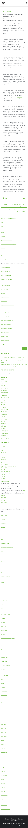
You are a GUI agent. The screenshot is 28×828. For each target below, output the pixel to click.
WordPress (6, 825)
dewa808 (3, 293)
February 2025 (4, 409)
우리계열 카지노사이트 (5, 614)
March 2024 (3, 428)
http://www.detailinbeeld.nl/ (6, 328)
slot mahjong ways (5, 474)
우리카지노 (3, 634)
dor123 (2, 649)
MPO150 (3, 252)
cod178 (2, 450)
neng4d (2, 683)
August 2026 (4, 381)
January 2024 (4, 431)
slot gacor (3, 236)
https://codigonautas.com (6, 312)
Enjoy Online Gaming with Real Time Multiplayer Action (13, 357)
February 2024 (4, 430)
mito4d (2, 461)
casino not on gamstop (5, 576)
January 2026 (4, 390)
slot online (3, 669)
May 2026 (3, 383)
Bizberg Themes (20, 825)
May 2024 (3, 425)
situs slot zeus (8, 485)
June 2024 (3, 423)
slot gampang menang (5, 267)
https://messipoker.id (5, 332)
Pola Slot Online (4, 795)
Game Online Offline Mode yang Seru (9, 366)
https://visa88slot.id (5, 340)
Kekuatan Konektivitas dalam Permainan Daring (12, 359)
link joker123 (4, 467)
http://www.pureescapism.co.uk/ (7, 305)
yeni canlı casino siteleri (5, 809)
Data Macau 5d (4, 630)
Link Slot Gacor (4, 805)
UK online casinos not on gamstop (8, 638)
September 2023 (5, 438)
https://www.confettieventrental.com (8, 218)
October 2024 (4, 416)
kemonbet (3, 497)
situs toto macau (5, 454)
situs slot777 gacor (5, 464)
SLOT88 (2, 582)
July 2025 (3, 400)
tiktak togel (3, 626)
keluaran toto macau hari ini (6, 675)
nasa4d (2, 531)
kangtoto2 (3, 459)
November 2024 (4, 414)
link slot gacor (4, 502)
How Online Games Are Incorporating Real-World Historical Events (14, 210)
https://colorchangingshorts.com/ (8, 466)
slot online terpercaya (5, 665)
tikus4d (2, 572)
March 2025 (3, 407)
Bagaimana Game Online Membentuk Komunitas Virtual (14, 364)
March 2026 (3, 387)
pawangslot (3, 259)
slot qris (9, 263)
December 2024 (4, 413)
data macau (3, 255)
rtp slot (2, 455)
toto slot (3, 748)
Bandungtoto (4, 724)
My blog (3, 446)
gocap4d (3, 561)
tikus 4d (3, 469)
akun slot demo (4, 515)
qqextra (2, 539)
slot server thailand (5, 716)
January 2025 (4, 411)
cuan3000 (3, 706)
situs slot (3, 480)
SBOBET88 (3, 508)
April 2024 (3, 426)
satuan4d (3, 720)
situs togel (3, 222)
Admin (6, 198)
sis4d (2, 551)
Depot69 (3, 476)
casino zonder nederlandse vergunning (9, 244)
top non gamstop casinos (6, 275)
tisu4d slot (3, 699)
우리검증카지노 (4, 600)
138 (2, 604)
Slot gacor (3, 779)
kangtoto (3, 527)
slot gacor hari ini (5, 481)
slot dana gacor (4, 752)
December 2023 (4, 433)
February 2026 (4, 388)
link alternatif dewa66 (5, 645)
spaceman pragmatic (6, 471)
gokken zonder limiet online (6, 240)
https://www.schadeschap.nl (7, 799)
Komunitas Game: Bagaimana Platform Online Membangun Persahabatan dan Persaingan (13, 205)
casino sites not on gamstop (6, 279)
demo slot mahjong (5, 473)
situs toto (3, 500)
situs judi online (4, 661)
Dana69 (3, 457)
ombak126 (3, 791)
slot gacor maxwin (4, 289)
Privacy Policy (14, 820)
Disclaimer (20, 818)
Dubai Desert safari (5, 642)
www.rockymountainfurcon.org (7, 589)
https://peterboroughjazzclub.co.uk (8, 309)
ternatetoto (3, 763)
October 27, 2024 (7, 11)
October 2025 (4, 395)
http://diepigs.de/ (4, 336)
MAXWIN (3, 622)
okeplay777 (3, 523)
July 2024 (3, 421)
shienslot (3, 499)
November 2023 (4, 435)
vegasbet (3, 495)
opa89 (2, 232)
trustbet (2, 555)
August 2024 (4, 419)
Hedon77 (3, 519)
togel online (19, 97)
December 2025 (4, 392)
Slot (2, 679)
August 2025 (4, 399)
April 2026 (3, 385)
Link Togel (3, 618)
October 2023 (4, 437)
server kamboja (4, 775)
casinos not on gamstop (6, 285)
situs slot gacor (4, 691)
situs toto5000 (4, 301)
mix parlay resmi (4, 657)
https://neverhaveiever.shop (7, 316)
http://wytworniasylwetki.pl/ (7, 320)
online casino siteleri (5, 543)
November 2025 (4, 394)
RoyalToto (3, 462)
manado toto (3, 744)
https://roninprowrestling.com (7, 547)
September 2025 (5, 397)
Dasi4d (2, 756)
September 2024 (5, 418)
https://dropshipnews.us (6, 324)
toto (2, 226)
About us (7, 818)
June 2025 (3, 402)
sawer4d (3, 478)
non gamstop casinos (5, 271)
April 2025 (3, 406)
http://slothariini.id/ (5, 297)
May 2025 (3, 404)
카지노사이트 (3, 787)
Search (3, 344)
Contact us (13, 818)
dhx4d (2, 740)
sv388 (2, 608)
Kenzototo (3, 452)
